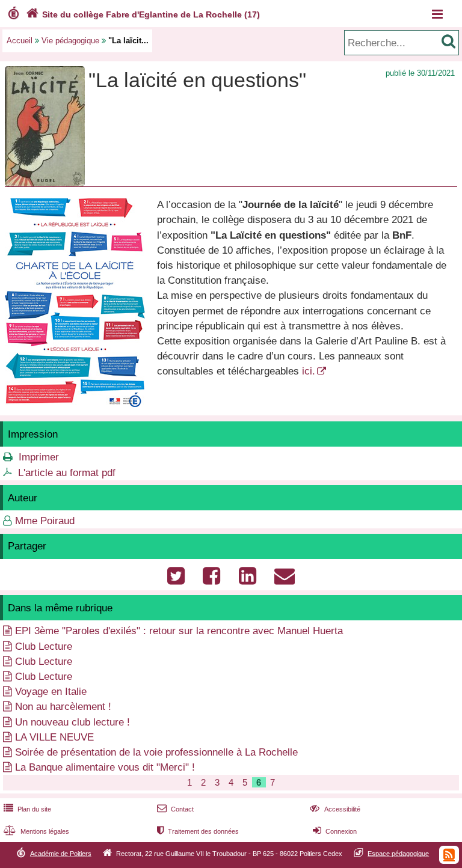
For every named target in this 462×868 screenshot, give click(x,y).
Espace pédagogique (398, 853)
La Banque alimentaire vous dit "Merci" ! (105, 767)
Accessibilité (335, 809)
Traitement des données (198, 831)
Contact (175, 809)
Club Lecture (43, 646)
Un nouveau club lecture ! (72, 722)
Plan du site (27, 809)
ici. (308, 371)
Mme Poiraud (45, 521)
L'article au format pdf (67, 472)
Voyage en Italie (51, 691)
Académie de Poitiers (60, 853)
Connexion (335, 831)
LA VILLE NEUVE (54, 737)
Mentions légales (36, 831)
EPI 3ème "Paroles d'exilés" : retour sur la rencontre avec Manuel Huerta (179, 631)
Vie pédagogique (70, 40)
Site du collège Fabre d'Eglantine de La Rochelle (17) (142, 14)
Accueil (19, 40)
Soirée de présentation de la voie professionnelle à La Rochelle (156, 752)
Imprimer (39, 457)
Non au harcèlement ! (63, 706)
